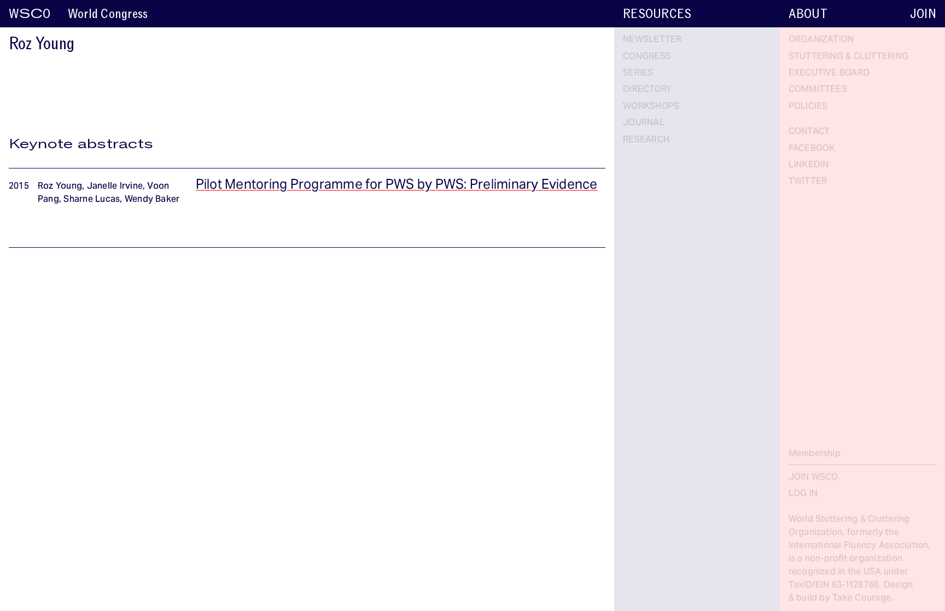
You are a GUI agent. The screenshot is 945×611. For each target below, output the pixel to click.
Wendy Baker (152, 199)
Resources (657, 13)
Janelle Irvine (115, 186)
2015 (19, 186)
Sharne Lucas (91, 199)
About (808, 13)
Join (923, 13)
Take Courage (861, 598)
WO (29, 13)
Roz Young (60, 186)
